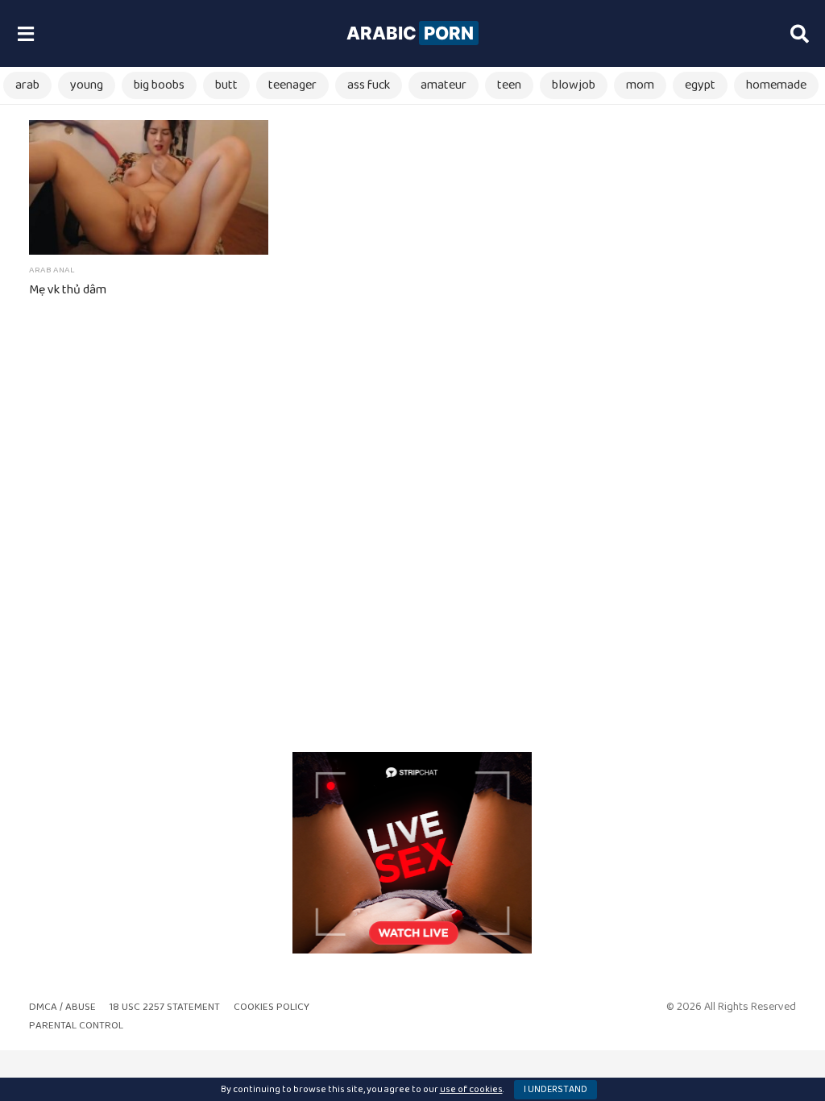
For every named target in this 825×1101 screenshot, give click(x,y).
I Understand (555, 1089)
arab (27, 85)
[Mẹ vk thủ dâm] (148, 187)
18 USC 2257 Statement (165, 1007)
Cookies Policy (271, 1007)
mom (640, 85)
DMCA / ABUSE (62, 1007)
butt (226, 85)
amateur (443, 85)
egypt (700, 85)
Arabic (410, 33)
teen (509, 85)
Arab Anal (52, 270)
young (86, 85)
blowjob (573, 85)
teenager (292, 85)
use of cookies (471, 1089)
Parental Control (76, 1025)
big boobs (159, 85)
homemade (776, 85)
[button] (25, 34)
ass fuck (368, 85)
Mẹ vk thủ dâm (67, 290)
